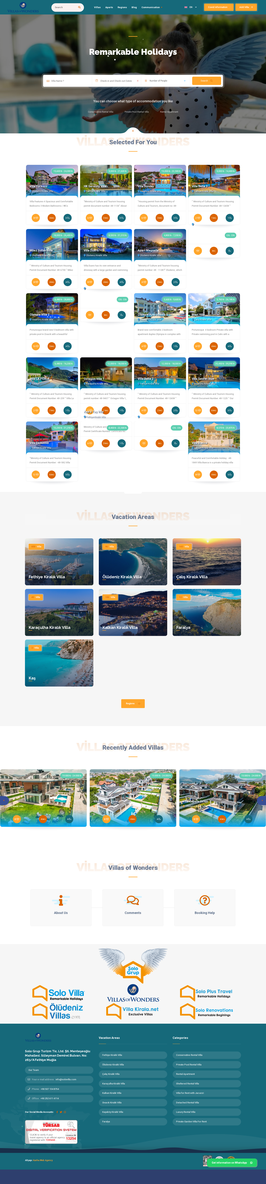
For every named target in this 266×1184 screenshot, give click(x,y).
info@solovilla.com (66, 1079)
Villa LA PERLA (39, 379)
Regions (122, 7)
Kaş (32, 678)
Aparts (109, 7)
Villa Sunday (146, 186)
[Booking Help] (205, 900)
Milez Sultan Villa (41, 250)
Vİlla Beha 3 (200, 186)
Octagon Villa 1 (94, 379)
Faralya (183, 627)
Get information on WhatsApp (229, 1162)
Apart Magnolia (148, 250)
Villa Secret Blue (203, 379)
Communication (151, 7)
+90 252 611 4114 (50, 1098)
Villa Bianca (199, 443)
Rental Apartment (185, 1074)
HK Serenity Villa (95, 186)
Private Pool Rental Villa (188, 1064)
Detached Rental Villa (187, 1102)
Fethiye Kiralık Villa (47, 576)
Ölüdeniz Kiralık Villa (122, 576)
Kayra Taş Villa (94, 411)
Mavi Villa (198, 314)
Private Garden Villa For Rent (191, 1121)
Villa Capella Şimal (105, 801)
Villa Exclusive (39, 443)
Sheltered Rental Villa (187, 1083)
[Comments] (133, 900)
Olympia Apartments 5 (153, 314)
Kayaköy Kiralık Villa (112, 1112)
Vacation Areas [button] (110, 1038)
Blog (134, 7)
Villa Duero (91, 250)
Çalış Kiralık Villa (192, 576)
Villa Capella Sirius (195, 801)
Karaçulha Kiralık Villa (49, 627)
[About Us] (61, 900)
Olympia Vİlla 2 (39, 314)
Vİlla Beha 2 (145, 379)
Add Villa (244, 7)
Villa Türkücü (38, 186)
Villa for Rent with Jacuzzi (190, 1093)
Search (204, 80)
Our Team (33, 1070)
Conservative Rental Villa (189, 1055)
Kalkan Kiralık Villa (120, 627)
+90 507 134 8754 (50, 1089)
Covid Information (218, 7)
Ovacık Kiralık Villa (111, 1102)
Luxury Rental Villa (185, 1112)
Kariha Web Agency (43, 1160)
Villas (97, 7)
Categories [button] (181, 1038)
